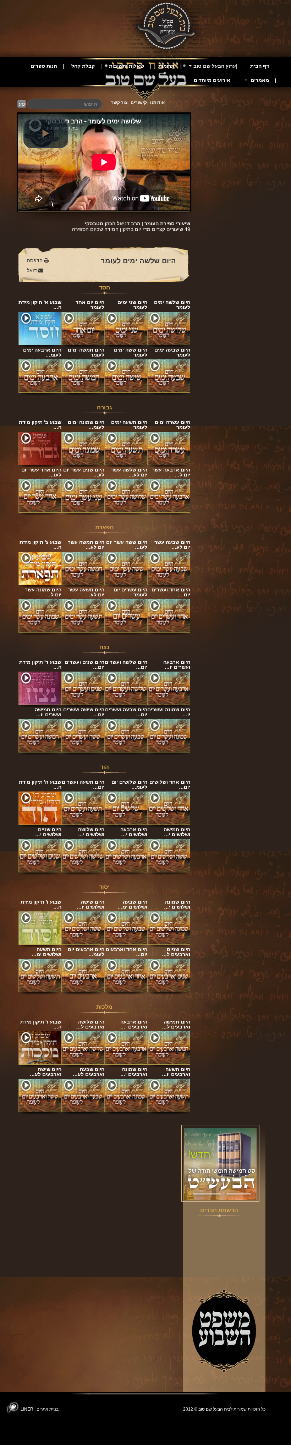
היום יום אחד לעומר (90, 304)
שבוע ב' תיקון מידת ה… (40, 424)
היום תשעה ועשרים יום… (83, 784)
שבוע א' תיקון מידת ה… (39, 304)
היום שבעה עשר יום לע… (172, 544)
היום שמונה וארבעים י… (133, 1071)
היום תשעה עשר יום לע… (86, 592)
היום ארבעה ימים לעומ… (42, 352)
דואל (32, 270)
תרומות (166, 66)
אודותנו (157, 102)
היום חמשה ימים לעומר (86, 352)
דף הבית (259, 66)
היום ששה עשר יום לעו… (126, 544)
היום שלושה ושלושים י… (91, 832)
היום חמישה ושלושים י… (177, 832)
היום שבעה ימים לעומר (172, 352)
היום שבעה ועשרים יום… (126, 712)
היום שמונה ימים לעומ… (86, 424)
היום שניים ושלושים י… (48, 832)
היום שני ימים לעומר (132, 304)
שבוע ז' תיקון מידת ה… (40, 1024)
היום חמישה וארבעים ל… (176, 1024)
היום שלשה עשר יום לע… (129, 472)
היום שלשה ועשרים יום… (126, 664)
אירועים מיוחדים (212, 80)
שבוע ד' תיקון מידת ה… (40, 664)
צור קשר (119, 102)
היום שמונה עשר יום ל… (43, 592)
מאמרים (259, 80)
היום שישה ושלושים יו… (90, 904)
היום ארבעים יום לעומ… (86, 952)
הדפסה (35, 260)
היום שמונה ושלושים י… (177, 904)
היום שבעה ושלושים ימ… (132, 904)
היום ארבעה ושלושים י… (133, 832)
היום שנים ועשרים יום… (84, 664)
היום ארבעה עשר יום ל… (171, 472)
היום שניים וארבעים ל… (176, 952)
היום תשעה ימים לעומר (129, 424)
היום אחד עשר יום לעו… (41, 472)
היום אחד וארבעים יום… (126, 952)
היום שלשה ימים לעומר (138, 261)
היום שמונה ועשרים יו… (168, 712)
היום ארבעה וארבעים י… (133, 1024)
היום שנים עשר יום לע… (83, 472)
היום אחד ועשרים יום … (171, 592)
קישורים (139, 102)
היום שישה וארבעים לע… (45, 1071)
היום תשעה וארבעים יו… (176, 1071)
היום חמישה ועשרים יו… (48, 712)
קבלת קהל (83, 66)
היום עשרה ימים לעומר (172, 424)
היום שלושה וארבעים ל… (90, 1024)
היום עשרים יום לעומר (130, 592)
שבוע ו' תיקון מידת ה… (41, 904)
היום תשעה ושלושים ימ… (46, 952)
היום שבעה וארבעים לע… (88, 1071)
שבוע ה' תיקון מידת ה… (40, 784)
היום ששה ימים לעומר (130, 352)
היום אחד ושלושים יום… (169, 784)
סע (22, 104)
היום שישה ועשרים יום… (83, 712)
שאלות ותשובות (126, 66)
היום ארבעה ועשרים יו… (176, 664)
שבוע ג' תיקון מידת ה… (40, 544)
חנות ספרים (44, 66)
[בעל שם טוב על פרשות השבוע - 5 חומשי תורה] (220, 1164)
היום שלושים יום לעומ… (129, 784)
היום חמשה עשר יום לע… (86, 544)
